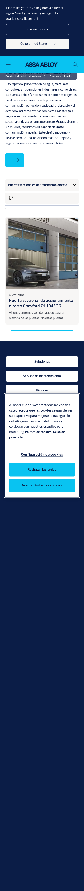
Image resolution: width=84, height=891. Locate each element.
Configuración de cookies (42, 454)
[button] (37, 29)
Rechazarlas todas (42, 470)
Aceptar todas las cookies (42, 485)
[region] (42, 445)
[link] (37, 44)
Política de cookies (38, 432)
